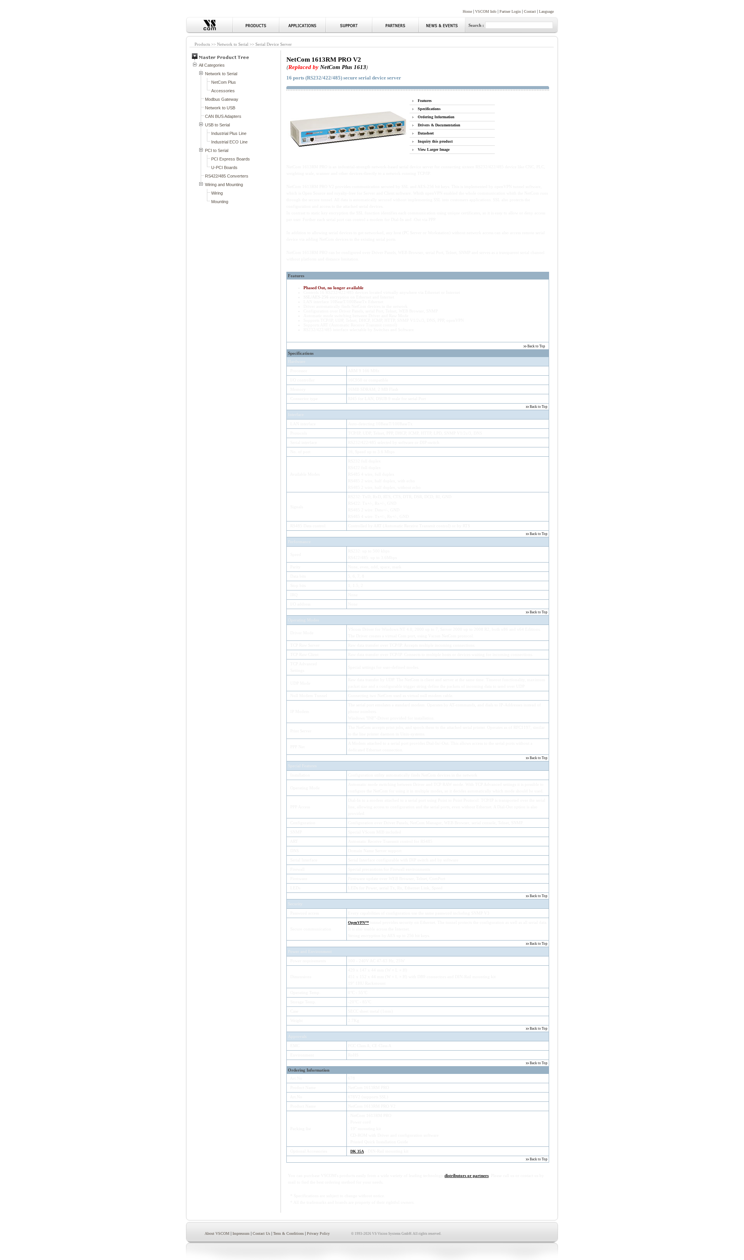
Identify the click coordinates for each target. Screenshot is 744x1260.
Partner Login (510, 11)
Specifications (429, 109)
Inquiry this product (435, 141)
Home (467, 11)
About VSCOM (217, 1233)
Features (425, 100)
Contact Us (261, 1233)
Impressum (241, 1233)
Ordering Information (436, 117)
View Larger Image (434, 149)
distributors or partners (466, 1175)
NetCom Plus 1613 (343, 67)
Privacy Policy (318, 1233)
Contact (530, 11)
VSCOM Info (485, 11)
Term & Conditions (288, 1233)
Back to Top (536, 346)
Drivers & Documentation (439, 125)
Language (546, 11)
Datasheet (426, 133)
